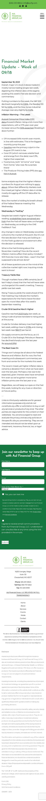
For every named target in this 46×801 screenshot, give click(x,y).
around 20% (10, 343)
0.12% (30, 110)
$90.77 (18, 330)
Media (23, 615)
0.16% (25, 104)
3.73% (28, 327)
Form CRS (5, 781)
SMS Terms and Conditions (11, 787)
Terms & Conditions (11, 514)
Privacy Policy (37, 511)
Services (23, 609)
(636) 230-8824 (15, 3)
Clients (23, 621)
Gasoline (8, 147)
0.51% (10, 107)
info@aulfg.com (30, 3)
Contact (23, 618)
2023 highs (23, 314)
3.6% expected (27, 128)
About (23, 606)
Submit (5, 542)
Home (23, 603)
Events (23, 612)
